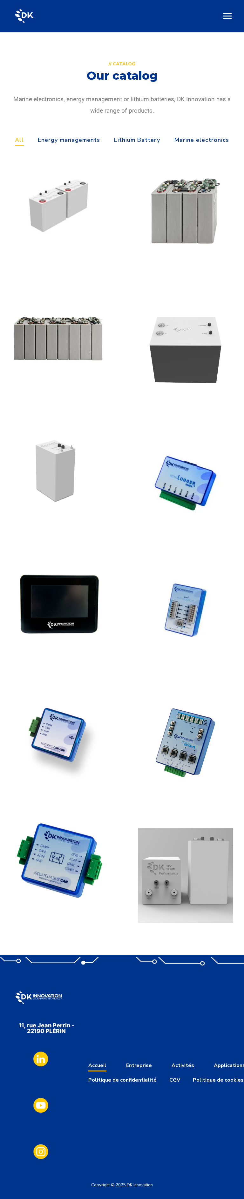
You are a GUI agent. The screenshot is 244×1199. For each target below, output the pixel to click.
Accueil (97, 1065)
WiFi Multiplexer (186, 654)
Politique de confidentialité (122, 1080)
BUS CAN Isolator (58, 900)
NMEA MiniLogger (185, 527)
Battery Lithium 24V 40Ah (58, 527)
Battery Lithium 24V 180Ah (185, 400)
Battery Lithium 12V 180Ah (185, 261)
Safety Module (185, 792)
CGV (174, 1080)
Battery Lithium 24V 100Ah (58, 388)
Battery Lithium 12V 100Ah (58, 248)
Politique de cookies (218, 1080)
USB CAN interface (59, 782)
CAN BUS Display (58, 655)
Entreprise (139, 1065)
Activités (183, 1065)
